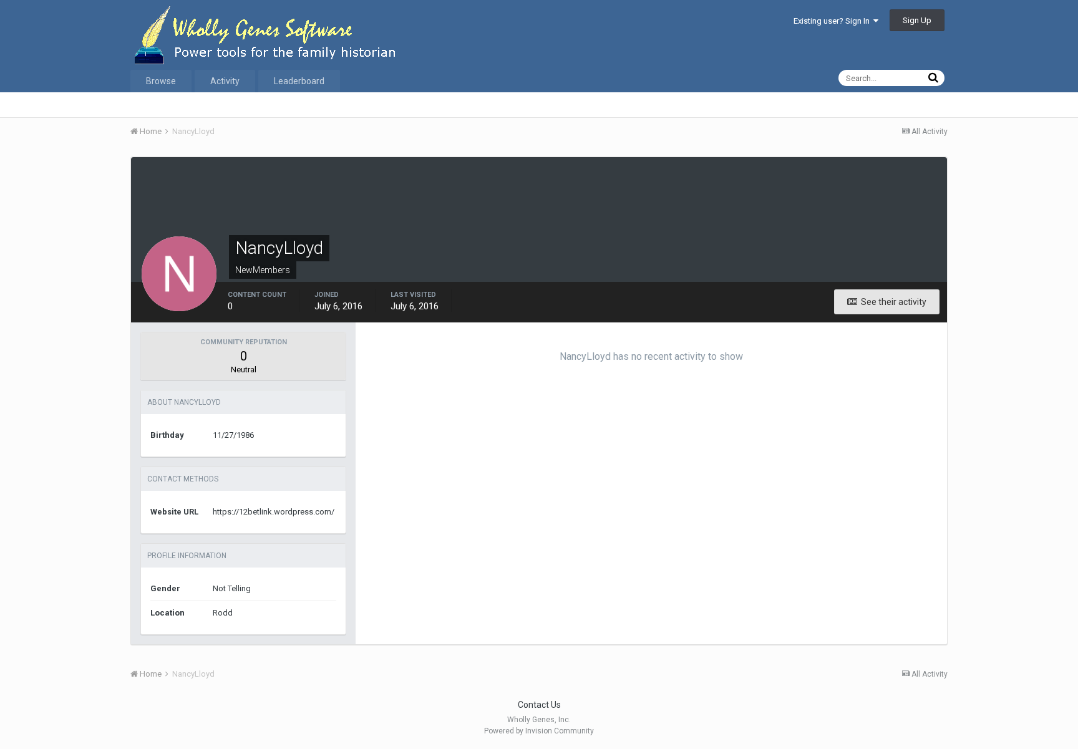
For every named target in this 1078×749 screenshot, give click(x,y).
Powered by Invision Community (539, 731)
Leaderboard (299, 81)
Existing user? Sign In (833, 21)
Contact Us (539, 705)
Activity (225, 81)
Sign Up (917, 20)
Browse (161, 81)
